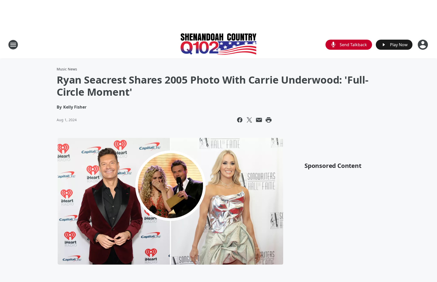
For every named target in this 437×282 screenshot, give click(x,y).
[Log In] (423, 45)
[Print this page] (268, 119)
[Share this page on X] (249, 119)
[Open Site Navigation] (13, 45)
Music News (67, 69)
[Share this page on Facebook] (239, 119)
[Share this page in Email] (259, 119)
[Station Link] (218, 44)
